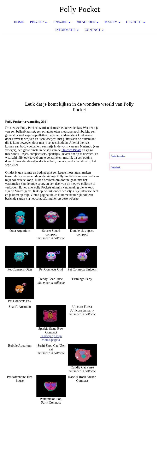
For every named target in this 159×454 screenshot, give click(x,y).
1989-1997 (37, 22)
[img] (79, 65)
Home (19, 22)
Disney (111, 22)
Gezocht (134, 22)
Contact (93, 29)
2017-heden (86, 22)
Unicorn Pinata (71, 150)
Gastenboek (115, 167)
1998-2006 (60, 22)
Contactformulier (118, 156)
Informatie (65, 29)
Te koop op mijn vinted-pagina (51, 338)
